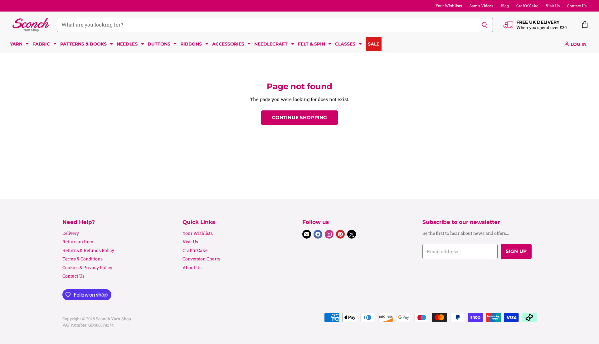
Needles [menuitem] (127, 44)
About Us (192, 267)
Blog (505, 5)
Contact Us (577, 5)
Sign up (516, 251)
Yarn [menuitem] (16, 44)
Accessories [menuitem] (228, 44)
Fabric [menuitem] (41, 44)
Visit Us (553, 5)
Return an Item (78, 242)
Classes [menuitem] (345, 44)
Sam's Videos (481, 5)
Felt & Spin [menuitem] (311, 44)
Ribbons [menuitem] (191, 44)
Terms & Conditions (82, 259)
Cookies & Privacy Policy (87, 267)
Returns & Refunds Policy (88, 250)
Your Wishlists (449, 5)
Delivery (70, 233)
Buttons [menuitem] (159, 44)
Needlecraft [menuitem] (271, 44)
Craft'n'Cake (527, 5)
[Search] (484, 25)
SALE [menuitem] (373, 44)
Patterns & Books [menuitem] (83, 44)
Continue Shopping (299, 117)
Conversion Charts (201, 259)
